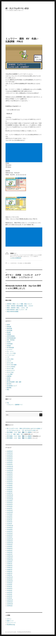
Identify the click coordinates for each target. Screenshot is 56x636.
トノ (8, 263)
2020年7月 (9, 531)
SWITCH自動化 (11, 336)
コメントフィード (11, 622)
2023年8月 (9, 485)
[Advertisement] (28, 27)
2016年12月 (10, 600)
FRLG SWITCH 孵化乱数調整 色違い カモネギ (20, 305)
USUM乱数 (9, 343)
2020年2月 (9, 535)
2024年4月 (9, 478)
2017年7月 (9, 586)
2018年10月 (10, 560)
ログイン (9, 619)
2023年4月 (9, 489)
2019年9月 (9, 544)
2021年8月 (9, 516)
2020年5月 (9, 533)
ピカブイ (9, 361)
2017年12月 (10, 577)
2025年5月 (9, 458)
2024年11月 (10, 468)
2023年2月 (9, 493)
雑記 (8, 389)
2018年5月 (9, 567)
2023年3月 (9, 491)
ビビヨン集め (10, 359)
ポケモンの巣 (10, 368)
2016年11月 (10, 602)
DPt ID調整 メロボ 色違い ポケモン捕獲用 (19, 432)
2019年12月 (10, 539)
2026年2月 (10, 453)
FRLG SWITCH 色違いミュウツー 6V (17, 309)
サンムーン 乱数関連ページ (15, 404)
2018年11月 (10, 558)
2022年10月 (10, 499)
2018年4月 (9, 569)
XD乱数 (9, 345)
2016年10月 (10, 603)
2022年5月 (9, 502)
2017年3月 (9, 594)
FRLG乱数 (20, 263)
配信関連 (9, 387)
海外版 (8, 380)
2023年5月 (9, 487)
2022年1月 (9, 508)
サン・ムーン (10, 351)
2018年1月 (9, 575)
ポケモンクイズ (11, 370)
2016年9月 (9, 605)
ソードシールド (11, 355)
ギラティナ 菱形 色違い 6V (15, 434)
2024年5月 (9, 476)
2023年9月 (9, 483)
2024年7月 (9, 472)
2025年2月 (9, 464)
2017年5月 (9, 590)
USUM (8, 341)
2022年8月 (9, 500)
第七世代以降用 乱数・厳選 (14, 382)
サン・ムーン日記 (11, 353)
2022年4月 (9, 504)
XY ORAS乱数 (10, 347)
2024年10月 (10, 470)
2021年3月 (9, 520)
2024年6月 (10, 474)
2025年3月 (9, 462)
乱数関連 (29, 263)
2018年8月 (9, 561)
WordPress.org (11, 624)
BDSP (8, 324)
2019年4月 (9, 552)
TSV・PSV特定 (10, 340)
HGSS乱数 (9, 330)
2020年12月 (10, 525)
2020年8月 (9, 529)
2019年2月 (9, 554)
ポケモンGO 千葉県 (11, 364)
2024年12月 (10, 466)
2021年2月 (9, 521)
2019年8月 (9, 546)
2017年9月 (9, 582)
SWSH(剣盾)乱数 (11, 338)
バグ (8, 357)
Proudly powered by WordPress (24, 632)
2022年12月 (10, 495)
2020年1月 (9, 537)
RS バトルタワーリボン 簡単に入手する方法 (18, 428)
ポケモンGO (10, 362)
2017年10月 (10, 581)
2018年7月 (9, 563)
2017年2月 (9, 596)
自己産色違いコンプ (12, 385)
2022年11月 (10, 497)
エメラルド (9, 349)
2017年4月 (9, 592)
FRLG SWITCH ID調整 (12, 311)
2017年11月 (9, 579)
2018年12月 (10, 556)
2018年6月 (9, 565)
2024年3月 (9, 479)
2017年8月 (9, 584)
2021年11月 (10, 510)
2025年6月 (10, 457)
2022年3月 (9, 506)
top (8, 402)
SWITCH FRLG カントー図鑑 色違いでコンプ (19, 304)
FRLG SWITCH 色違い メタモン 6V (17, 307)
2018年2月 (9, 573)
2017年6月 (9, 588)
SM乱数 (9, 334)
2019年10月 (10, 542)
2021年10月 (10, 512)
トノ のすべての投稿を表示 (15, 257)
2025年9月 (10, 455)
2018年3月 (9, 571)
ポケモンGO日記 (11, 366)
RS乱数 (9, 332)
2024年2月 (9, 481)
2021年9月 (9, 514)
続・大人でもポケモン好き (17, 8)
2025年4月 (9, 460)
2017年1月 (9, 598)
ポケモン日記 (10, 372)
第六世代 (9, 383)
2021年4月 (9, 518)
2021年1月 (9, 523)
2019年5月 (9, 550)
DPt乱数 (9, 326)
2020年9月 (10, 527)
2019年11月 (10, 541)
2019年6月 (9, 548)
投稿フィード (10, 620)
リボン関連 (24, 263)
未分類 (8, 378)
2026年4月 (10, 451)
